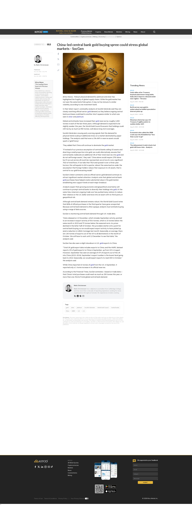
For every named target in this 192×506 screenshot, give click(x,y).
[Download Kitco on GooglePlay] (110, 486)
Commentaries (72, 473)
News (70, 470)
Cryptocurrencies (86, 37)
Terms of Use (38, 498)
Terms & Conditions (50, 498)
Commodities (74, 37)
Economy (102, 37)
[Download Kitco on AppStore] (110, 491)
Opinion (119, 37)
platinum (80, 117)
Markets (70, 468)
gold (89, 111)
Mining (95, 37)
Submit (145, 482)
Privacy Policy (62, 498)
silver (71, 117)
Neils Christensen (42, 65)
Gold (132, 90)
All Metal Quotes (73, 463)
